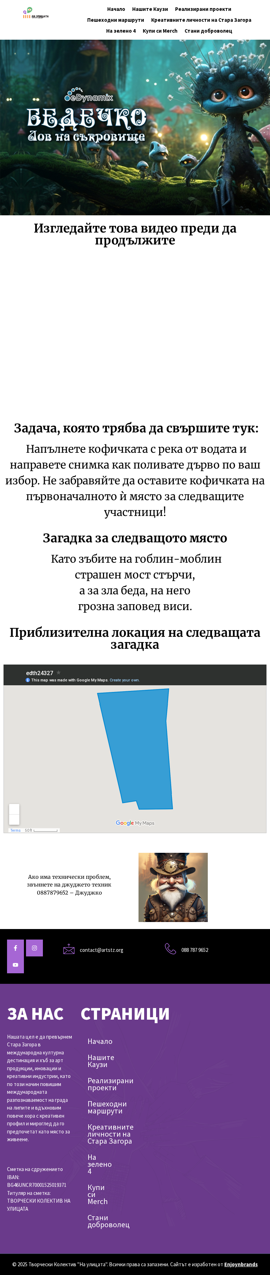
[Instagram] (34, 948)
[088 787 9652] (170, 948)
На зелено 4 (121, 30)
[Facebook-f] (15, 948)
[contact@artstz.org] (69, 948)
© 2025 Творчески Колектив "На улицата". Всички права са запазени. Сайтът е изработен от (135, 1264)
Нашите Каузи (150, 9)
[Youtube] (15, 964)
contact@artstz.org (101, 950)
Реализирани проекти (203, 9)
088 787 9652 (194, 950)
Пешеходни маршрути (115, 20)
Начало (116, 9)
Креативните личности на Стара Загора (201, 20)
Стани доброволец (208, 30)
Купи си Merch (160, 30)
